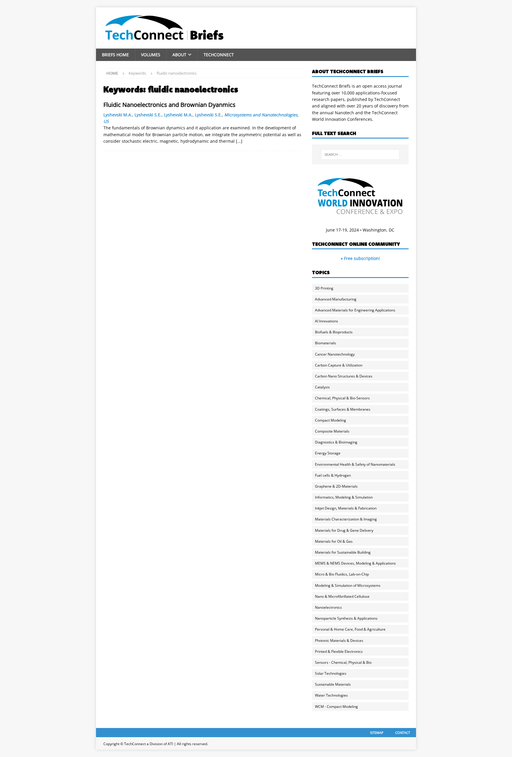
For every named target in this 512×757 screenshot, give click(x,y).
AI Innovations (326, 321)
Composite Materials (332, 431)
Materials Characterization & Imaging (346, 519)
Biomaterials (325, 342)
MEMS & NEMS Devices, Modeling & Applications (355, 563)
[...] (239, 141)
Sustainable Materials (333, 684)
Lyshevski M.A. (117, 115)
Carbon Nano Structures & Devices (343, 376)
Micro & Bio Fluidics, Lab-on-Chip (342, 574)
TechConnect (219, 54)
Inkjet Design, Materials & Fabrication (346, 508)
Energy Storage (327, 453)
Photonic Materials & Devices (339, 640)
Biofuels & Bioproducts (334, 332)
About (179, 54)
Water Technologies (331, 695)
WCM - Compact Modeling (336, 706)
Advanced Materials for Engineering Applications (355, 310)
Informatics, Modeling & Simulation (344, 497)
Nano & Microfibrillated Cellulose (342, 596)
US (106, 121)
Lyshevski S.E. (148, 115)
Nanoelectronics (328, 607)
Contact (402, 732)
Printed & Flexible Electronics (339, 651)
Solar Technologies (330, 673)
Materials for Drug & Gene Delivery (344, 530)
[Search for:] (360, 155)
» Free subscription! (360, 258)
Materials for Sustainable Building (343, 552)
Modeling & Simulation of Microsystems (347, 585)
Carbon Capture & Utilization (338, 365)
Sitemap (376, 732)
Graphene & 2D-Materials (336, 486)
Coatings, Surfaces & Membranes (342, 409)
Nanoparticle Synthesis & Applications (346, 618)
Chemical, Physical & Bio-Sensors (342, 398)
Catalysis (322, 387)
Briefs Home (115, 54)
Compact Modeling (330, 420)
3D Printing (324, 288)
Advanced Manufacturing (335, 299)
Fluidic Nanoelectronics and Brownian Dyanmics (169, 105)
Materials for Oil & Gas (334, 541)
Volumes (150, 54)
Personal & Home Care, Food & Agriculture (350, 629)
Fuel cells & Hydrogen (333, 475)
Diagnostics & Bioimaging (336, 442)
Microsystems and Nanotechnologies (260, 115)
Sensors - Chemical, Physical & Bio (343, 662)
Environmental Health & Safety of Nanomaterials (355, 464)
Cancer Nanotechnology (335, 354)
